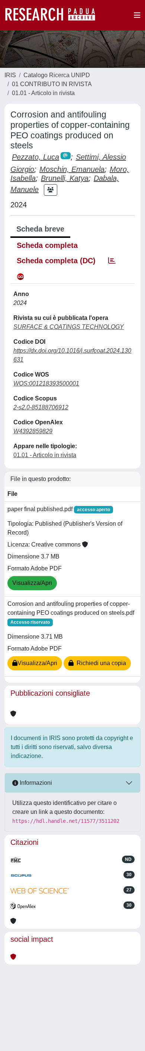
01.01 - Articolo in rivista (43, 93)
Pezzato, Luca (35, 157)
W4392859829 (32, 431)
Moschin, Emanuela (71, 169)
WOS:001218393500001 (46, 383)
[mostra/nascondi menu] (137, 15)
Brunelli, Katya (64, 178)
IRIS (10, 75)
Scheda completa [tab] (47, 245)
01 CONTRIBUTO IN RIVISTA (52, 84)
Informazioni (35, 783)
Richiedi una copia (100, 663)
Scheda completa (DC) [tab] (56, 261)
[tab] (112, 260)
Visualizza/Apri (32, 583)
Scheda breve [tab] (40, 229)
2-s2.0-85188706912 (40, 407)
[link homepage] (53, 15)
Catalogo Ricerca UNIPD (56, 75)
